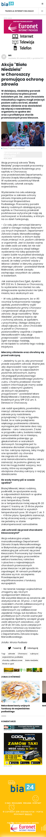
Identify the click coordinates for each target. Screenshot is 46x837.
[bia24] (7, 3)
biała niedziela (31, 660)
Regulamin (17, 803)
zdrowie (11, 653)
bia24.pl (28, 814)
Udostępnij (32, 648)
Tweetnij (17, 648)
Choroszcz (22, 653)
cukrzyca (34, 653)
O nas (7, 803)
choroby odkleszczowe (12, 660)
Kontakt (37, 803)
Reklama (27, 803)
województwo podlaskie (12, 657)
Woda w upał (8, 663)
